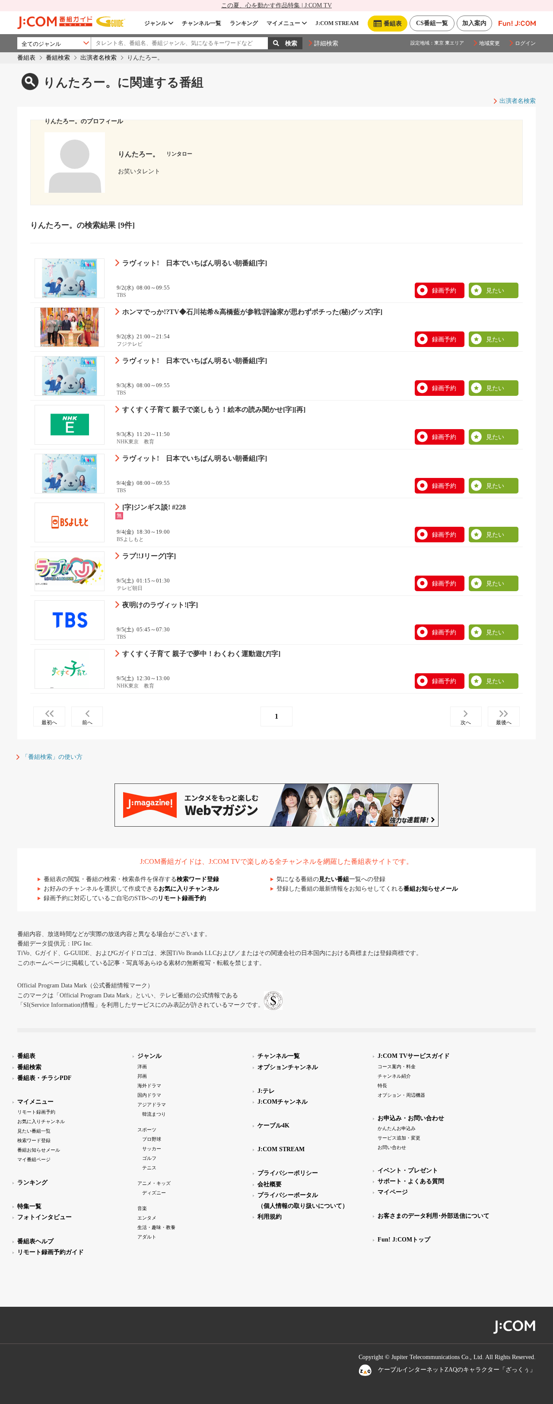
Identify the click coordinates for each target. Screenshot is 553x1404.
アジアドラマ (151, 1104)
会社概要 (269, 1184)
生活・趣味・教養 (156, 1227)
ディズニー (154, 1192)
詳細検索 (326, 43)
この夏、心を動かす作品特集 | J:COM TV (276, 5)
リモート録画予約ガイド (50, 1252)
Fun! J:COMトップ (404, 1239)
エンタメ (146, 1217)
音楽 (142, 1208)
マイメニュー (283, 23)
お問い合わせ (392, 1147)
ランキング (244, 23)
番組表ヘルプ (35, 1241)
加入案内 (474, 23)
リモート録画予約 (182, 898)
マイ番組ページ (34, 1159)
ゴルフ (149, 1158)
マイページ (393, 1192)
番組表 (26, 57)
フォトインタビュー (44, 1217)
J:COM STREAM (337, 23)
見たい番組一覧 (34, 1130)
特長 (382, 1085)
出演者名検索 (98, 57)
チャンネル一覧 (201, 23)
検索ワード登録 (198, 879)
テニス (149, 1167)
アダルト (146, 1236)
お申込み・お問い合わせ (411, 1118)
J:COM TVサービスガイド (414, 1056)
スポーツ (146, 1129)
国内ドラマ (149, 1095)
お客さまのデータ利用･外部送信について (433, 1216)
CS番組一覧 (432, 23)
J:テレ (266, 1091)
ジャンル (155, 23)
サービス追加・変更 (399, 1137)
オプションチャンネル (287, 1067)
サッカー (151, 1148)
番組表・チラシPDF (44, 1078)
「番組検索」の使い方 (52, 757)
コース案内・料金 (397, 1066)
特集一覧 (29, 1206)
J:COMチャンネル (282, 1101)
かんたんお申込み (397, 1128)
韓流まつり (154, 1114)
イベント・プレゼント (408, 1170)
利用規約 (269, 1216)
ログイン (525, 43)
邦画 (142, 1076)
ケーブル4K (273, 1125)
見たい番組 (334, 879)
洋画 (142, 1066)
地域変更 (489, 43)
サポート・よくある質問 (411, 1181)
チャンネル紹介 (394, 1076)
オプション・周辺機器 (401, 1095)
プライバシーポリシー (287, 1173)
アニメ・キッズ (154, 1183)
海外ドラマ (149, 1085)
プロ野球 (151, 1139)
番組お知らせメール (431, 888)
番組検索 (58, 57)
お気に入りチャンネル (189, 888)
